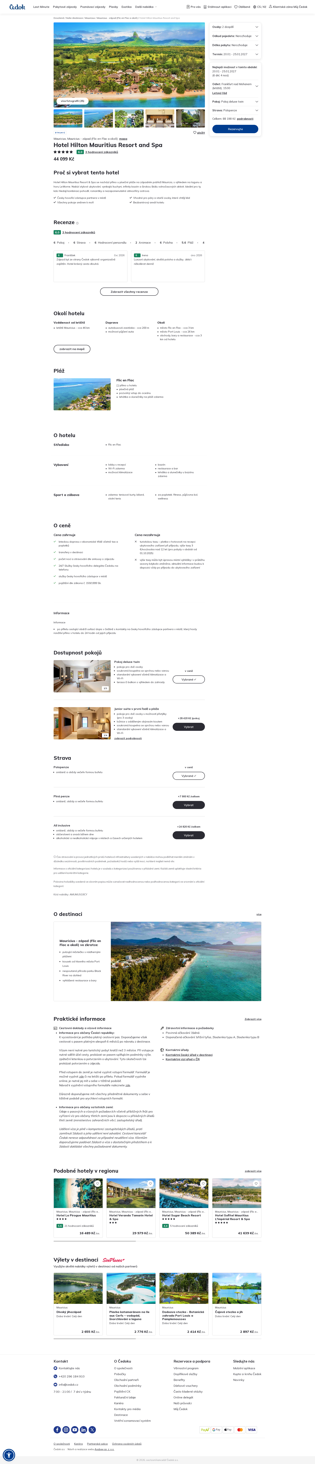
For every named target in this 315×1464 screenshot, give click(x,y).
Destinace (121, 1415)
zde (81, 1076)
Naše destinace (74, 18)
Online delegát (183, 1397)
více (258, 914)
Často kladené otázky (188, 1391)
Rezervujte (235, 129)
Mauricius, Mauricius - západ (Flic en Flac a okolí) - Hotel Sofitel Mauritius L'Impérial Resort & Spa (236, 1184)
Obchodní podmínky (127, 1385)
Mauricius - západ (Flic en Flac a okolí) (117, 18)
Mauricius (90, 18)
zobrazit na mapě (72, 349)
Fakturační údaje (125, 1397)
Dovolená (59, 18)
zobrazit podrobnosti (128, 738)
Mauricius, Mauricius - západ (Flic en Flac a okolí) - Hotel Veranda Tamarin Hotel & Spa (131, 1184)
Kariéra (118, 1403)
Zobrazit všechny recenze (129, 292)
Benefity (179, 1380)
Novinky (238, 1380)
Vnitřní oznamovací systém (132, 1420)
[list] (77, 223)
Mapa (123, 138)
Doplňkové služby (185, 1374)
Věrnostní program (186, 1368)
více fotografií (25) (72, 101)
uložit (201, 132)
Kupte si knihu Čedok (247, 1374)
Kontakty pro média (127, 1409)
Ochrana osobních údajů (126, 1443)
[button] (9, 1455)
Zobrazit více (253, 1019)
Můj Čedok (181, 1409)
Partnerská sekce (97, 1443)
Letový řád (219, 93)
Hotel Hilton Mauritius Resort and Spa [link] (160, 18)
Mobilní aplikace (244, 1368)
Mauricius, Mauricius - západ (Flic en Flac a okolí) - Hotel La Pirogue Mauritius (78, 1182)
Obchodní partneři (126, 1380)
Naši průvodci (183, 1403)
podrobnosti (245, 118)
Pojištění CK (122, 1391)
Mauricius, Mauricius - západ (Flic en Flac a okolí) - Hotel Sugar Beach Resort (184, 1182)
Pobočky (120, 1374)
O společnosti (123, 1368)
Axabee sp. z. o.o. (104, 1449)
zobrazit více (253, 1171)
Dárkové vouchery (186, 1385)
